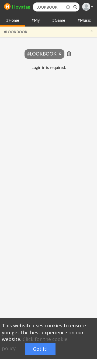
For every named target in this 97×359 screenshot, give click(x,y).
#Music (84, 20)
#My (36, 20)
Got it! (40, 349)
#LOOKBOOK (15, 31)
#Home (12, 20)
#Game (58, 20)
